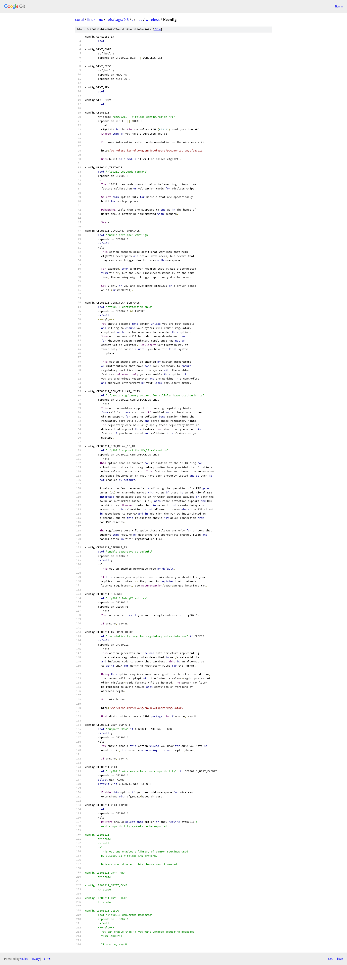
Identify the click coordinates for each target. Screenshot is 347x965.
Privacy (35, 959)
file (157, 29)
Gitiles (24, 959)
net (139, 19)
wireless (153, 19)
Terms (46, 959)
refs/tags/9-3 (117, 19)
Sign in (339, 6)
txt (330, 958)
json (340, 958)
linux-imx (95, 19)
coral (79, 19)
